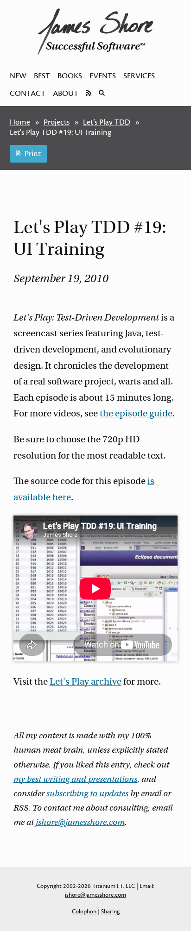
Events (102, 76)
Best (42, 76)
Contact (27, 93)
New (18, 76)
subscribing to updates (87, 793)
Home (20, 122)
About (65, 93)
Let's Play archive (85, 681)
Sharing (110, 911)
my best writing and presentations (75, 779)
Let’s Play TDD (106, 122)
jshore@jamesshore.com (80, 822)
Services (139, 76)
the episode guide (136, 413)
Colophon (84, 911)
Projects (57, 122)
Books (69, 76)
